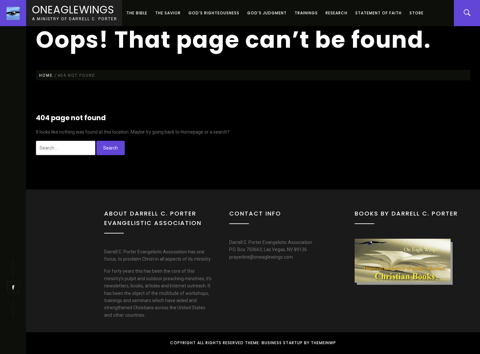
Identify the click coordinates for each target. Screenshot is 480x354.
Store (416, 13)
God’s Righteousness (213, 13)
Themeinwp (323, 343)
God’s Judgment (267, 13)
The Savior (168, 13)
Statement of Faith (378, 13)
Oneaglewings (73, 9)
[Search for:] (65, 148)
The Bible (136, 13)
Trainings (306, 13)
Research (336, 13)
